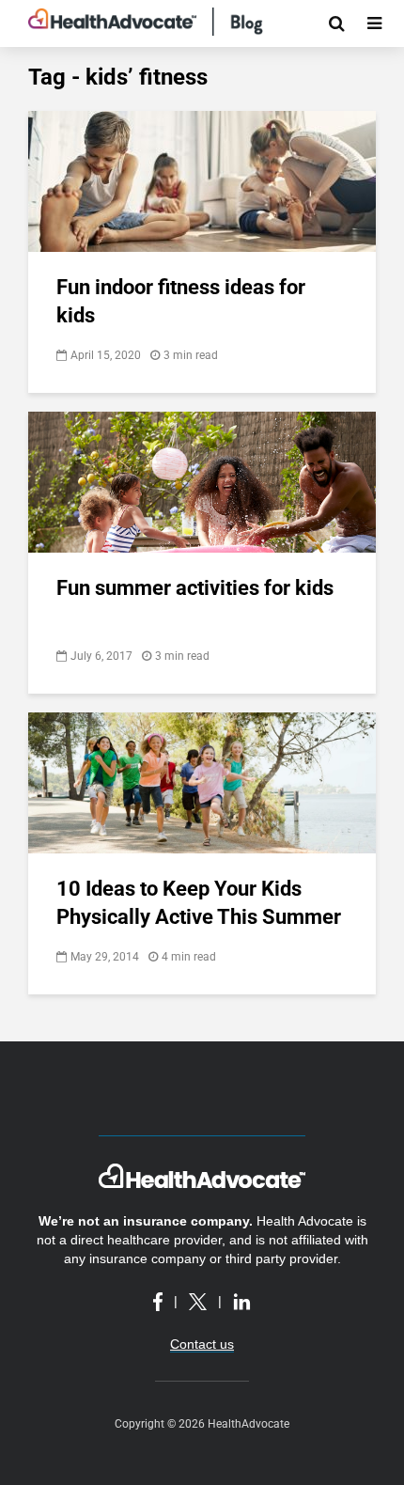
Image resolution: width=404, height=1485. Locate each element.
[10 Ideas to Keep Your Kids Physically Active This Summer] (202, 781)
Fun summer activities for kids (195, 588)
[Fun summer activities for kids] (202, 481)
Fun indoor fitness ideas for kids (180, 301)
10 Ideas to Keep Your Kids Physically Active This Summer (198, 903)
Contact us (202, 1344)
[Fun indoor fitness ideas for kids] (202, 180)
